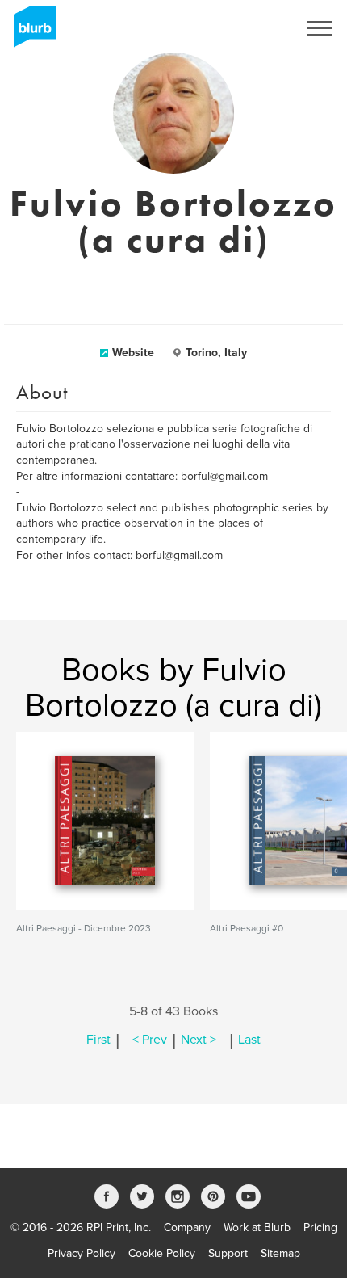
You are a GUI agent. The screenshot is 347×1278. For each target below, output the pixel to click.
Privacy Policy (81, 1253)
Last (249, 1040)
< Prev (149, 1040)
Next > (198, 1040)
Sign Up (256, 28)
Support (228, 1253)
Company (187, 1227)
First (98, 1040)
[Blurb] (30, 32)
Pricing (320, 1227)
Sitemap (280, 1253)
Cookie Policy (161, 1253)
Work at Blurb (257, 1227)
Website (133, 352)
